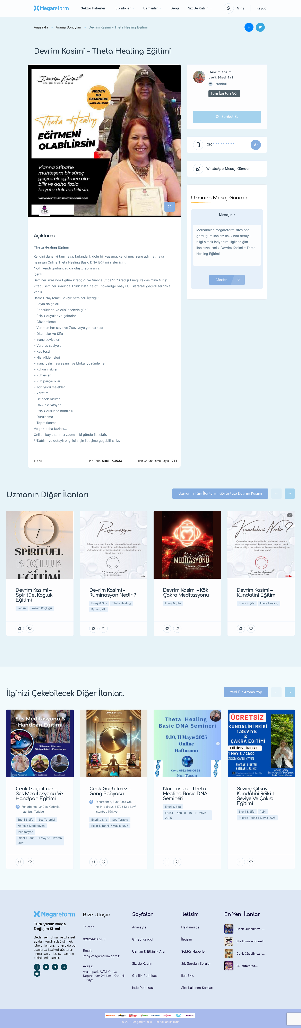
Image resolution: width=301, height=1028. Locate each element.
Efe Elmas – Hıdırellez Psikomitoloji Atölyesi (251, 941)
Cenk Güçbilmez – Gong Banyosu (249, 953)
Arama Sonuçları (68, 27)
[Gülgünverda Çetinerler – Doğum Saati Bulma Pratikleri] (228, 965)
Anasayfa (41, 27)
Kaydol (262, 8)
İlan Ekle (187, 975)
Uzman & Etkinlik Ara (148, 951)
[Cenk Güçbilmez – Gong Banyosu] (228, 953)
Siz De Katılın (198, 8)
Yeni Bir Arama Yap (246, 692)
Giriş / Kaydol (142, 939)
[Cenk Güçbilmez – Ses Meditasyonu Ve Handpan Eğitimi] (228, 929)
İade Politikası (143, 988)
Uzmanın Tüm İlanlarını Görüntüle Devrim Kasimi (220, 493)
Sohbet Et (229, 117)
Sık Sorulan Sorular (196, 963)
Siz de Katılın (142, 963)
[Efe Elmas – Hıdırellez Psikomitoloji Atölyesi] (228, 941)
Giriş (240, 8)
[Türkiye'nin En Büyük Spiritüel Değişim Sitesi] (51, 8)
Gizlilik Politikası (144, 975)
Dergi (175, 8)
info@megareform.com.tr (101, 956)
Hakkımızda (190, 927)
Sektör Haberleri (93, 8)
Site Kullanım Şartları (197, 988)
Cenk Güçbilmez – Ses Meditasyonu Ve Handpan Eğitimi (251, 929)
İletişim (186, 939)
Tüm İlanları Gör (224, 93)
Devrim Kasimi (220, 72)
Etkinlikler (123, 8)
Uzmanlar (150, 8)
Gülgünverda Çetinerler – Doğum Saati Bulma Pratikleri (251, 965)
